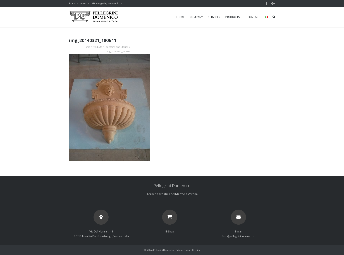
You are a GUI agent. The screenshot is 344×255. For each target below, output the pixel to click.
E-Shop (169, 231)
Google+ (273, 3)
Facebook (266, 3)
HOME (180, 17)
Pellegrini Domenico (163, 250)
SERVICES (214, 17)
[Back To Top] (335, 246)
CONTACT (253, 17)
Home (87, 46)
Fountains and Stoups (116, 46)
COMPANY (196, 17)
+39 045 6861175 (80, 3)
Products (97, 46)
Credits (196, 250)
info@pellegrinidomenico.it (109, 3)
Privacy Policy (183, 250)
